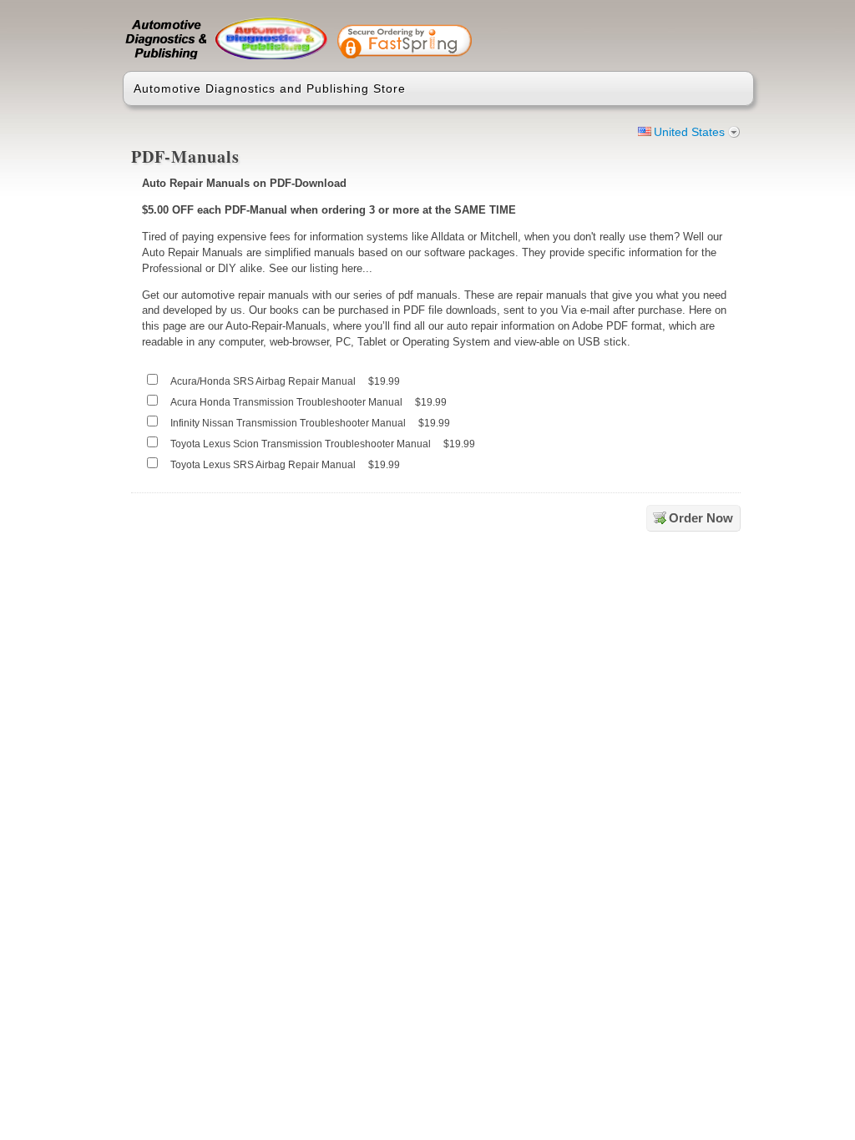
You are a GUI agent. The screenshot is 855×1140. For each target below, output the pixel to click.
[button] (675, 35)
